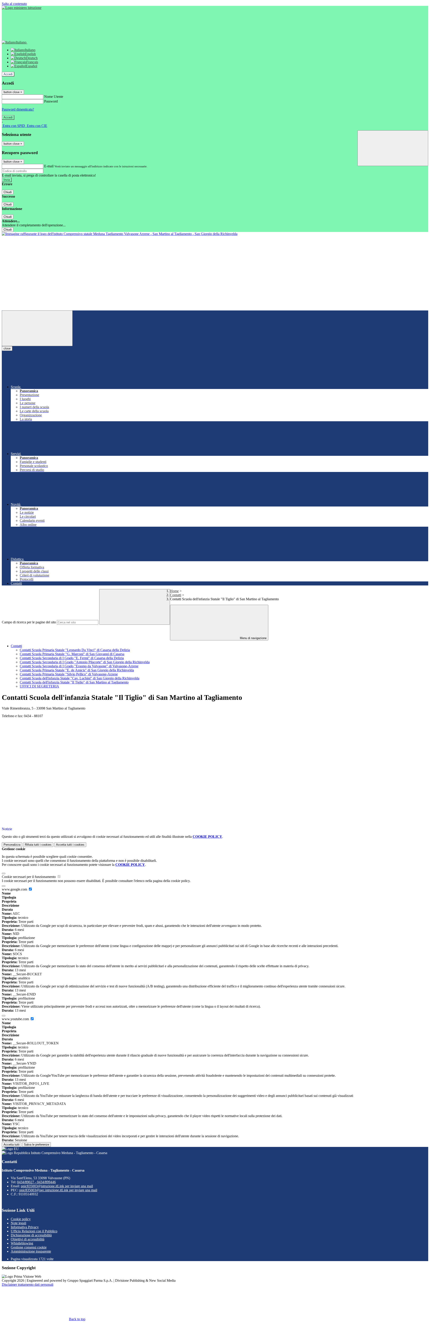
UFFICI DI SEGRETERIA (39, 686)
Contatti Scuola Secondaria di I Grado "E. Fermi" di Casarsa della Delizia (72, 658)
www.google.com (15, 889)
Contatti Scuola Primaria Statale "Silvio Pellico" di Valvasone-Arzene (69, 674)
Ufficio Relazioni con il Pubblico (34, 1231)
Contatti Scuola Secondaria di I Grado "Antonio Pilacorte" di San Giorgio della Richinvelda (85, 662)
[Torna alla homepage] (119, 234)
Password (51, 101)
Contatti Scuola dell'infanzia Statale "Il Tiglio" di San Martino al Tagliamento (74, 682)
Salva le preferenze (36, 1144)
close (7, 348)
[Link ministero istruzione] (21, 8)
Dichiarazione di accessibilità (31, 1235)
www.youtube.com (16, 1019)
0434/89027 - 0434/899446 (36, 1182)
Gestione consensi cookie (29, 1247)
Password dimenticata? (18, 109)
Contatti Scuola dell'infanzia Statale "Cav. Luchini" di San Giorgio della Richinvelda (79, 678)
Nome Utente (53, 96)
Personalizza (12, 844)
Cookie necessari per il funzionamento (29, 877)
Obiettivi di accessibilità (27, 1239)
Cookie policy (21, 1219)
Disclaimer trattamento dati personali (27, 1284)
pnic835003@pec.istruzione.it (58, 1190)
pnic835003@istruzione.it (57, 1186)
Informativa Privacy (25, 1227)
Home (174, 591)
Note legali (18, 1223)
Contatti (175, 595)
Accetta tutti (70, 844)
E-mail (49, 166)
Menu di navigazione (253, 638)
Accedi (8, 74)
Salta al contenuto (14, 4)
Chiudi (8, 192)
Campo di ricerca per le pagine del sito (29, 622)
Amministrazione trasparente (31, 1251)
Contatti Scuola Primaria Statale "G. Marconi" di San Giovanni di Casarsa (72, 654)
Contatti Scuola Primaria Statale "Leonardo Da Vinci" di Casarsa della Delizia (75, 650)
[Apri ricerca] (392, 148)
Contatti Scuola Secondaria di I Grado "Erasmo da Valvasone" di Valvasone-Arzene (79, 666)
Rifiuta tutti (38, 844)
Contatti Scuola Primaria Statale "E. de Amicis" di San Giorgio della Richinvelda (77, 670)
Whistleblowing (22, 1243)
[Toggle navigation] (37, 328)
